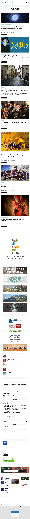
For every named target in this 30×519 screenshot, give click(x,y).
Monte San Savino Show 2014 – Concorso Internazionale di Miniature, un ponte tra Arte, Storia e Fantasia (14, 90)
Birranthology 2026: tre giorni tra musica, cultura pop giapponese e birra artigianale (14, 385)
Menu (28, 2)
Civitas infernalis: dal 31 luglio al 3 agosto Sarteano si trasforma (13, 155)
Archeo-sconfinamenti (6, 393)
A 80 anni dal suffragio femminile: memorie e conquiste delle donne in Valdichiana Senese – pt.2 (14, 396)
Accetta (15, 511)
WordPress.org (5, 437)
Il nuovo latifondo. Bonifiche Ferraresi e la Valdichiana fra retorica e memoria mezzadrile (14, 388)
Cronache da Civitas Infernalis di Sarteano (13, 122)
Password (4, 450)
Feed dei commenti (5, 435)
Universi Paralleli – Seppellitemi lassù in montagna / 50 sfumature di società (13, 27)
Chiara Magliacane (3, 60)
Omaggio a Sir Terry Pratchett (10, 56)
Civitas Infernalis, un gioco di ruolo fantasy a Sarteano (14, 185)
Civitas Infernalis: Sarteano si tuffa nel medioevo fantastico (12, 219)
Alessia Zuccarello (3, 32)
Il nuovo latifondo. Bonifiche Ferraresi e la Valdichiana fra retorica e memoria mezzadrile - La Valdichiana (15, 405)
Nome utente (4, 447)
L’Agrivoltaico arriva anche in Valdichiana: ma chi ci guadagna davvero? (15, 416)
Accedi (4, 431)
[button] (20, 506)
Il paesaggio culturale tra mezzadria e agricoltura (11, 409)
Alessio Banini (2, 126)
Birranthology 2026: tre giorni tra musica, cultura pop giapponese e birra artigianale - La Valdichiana (14, 401)
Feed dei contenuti (5, 433)
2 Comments (13, 160)
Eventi (2, 120)
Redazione (2, 160)
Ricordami (5, 453)
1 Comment (14, 190)
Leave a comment (16, 60)
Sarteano (6, 217)
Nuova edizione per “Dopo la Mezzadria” (10, 406)
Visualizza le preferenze (15, 516)
